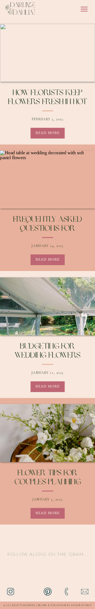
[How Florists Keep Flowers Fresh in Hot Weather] (47, 53)
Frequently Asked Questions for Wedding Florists (47, 229)
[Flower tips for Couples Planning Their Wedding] (47, 433)
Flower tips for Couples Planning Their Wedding (47, 482)
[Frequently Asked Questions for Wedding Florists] (47, 179)
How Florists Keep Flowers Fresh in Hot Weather (47, 102)
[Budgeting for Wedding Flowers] (47, 306)
